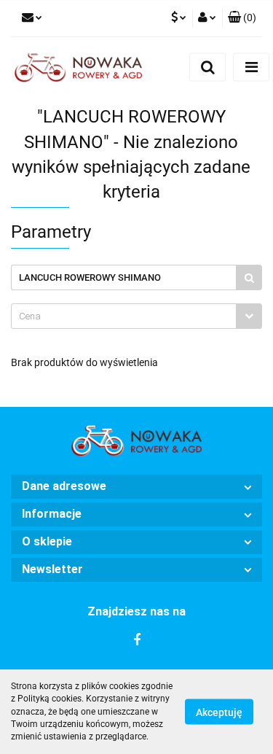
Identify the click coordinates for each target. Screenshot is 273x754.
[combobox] (136, 316)
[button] (136, 487)
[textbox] (124, 316)
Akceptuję (219, 712)
